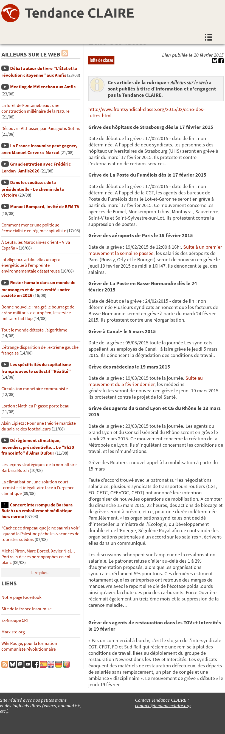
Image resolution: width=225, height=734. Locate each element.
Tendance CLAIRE (79, 12)
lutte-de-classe (101, 60)
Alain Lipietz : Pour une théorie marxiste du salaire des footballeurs (38, 426)
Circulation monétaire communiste (34, 389)
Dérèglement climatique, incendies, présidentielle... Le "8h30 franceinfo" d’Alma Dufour (37, 447)
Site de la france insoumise (26, 609)
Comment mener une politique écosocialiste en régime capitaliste (33, 228)
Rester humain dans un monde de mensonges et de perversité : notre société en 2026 (38, 289)
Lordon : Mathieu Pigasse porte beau (35, 406)
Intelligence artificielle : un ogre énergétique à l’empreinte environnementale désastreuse (30, 265)
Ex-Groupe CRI (14, 620)
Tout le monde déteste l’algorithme (34, 330)
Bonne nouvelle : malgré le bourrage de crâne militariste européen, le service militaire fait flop (37, 312)
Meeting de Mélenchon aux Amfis (42, 87)
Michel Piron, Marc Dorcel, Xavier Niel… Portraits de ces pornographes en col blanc (38, 556)
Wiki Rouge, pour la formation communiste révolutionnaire (29, 646)
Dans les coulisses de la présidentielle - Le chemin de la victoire (32, 189)
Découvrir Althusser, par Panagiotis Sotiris (40, 128)
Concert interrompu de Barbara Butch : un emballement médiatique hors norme (37, 510)
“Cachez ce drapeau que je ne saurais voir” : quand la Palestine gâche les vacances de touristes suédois (40, 533)
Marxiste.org (13, 632)
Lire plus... (40, 573)
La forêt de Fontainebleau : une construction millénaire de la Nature (35, 108)
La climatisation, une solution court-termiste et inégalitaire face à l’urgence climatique (37, 487)
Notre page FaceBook (21, 597)
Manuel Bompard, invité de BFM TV (44, 206)
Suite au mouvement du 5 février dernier (145, 381)
